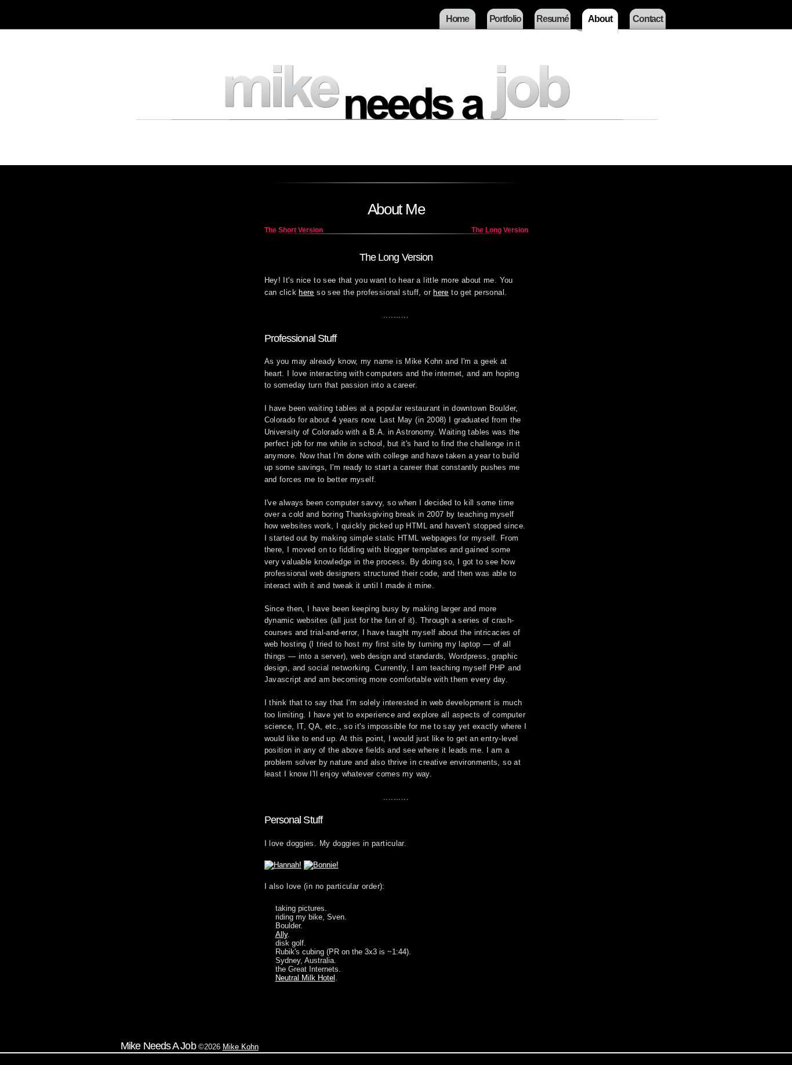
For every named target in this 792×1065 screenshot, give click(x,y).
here (306, 292)
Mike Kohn (241, 1046)
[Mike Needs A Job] (396, 110)
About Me (396, 209)
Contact (648, 19)
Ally (281, 934)
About (600, 19)
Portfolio (505, 19)
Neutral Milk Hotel (305, 977)
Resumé (552, 19)
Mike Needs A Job (158, 1046)
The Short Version (293, 230)
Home (458, 19)
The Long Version (499, 230)
